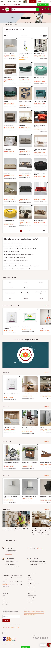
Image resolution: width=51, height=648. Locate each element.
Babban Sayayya (31, 581)
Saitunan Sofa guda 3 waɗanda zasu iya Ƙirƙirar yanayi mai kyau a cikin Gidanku (22, 265)
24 (29, 230)
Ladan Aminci (30, 599)
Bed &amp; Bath (25, 293)
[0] (47, 9)
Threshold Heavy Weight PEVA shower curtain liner (11, 328)
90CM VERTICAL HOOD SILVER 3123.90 (10, 497)
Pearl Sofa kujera (7, 77)
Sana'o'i (4, 595)
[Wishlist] (45, 9)
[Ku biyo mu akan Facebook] (33, 638)
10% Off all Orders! (25, 1)
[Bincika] (37, 9)
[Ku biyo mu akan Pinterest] (40, 638)
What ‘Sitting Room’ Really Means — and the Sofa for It (16, 260)
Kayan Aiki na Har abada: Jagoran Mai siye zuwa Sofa (16, 245)
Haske (40, 287)
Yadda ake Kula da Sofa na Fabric (11, 251)
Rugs (10, 298)
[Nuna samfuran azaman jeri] (46, 36)
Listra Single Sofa (7, 149)
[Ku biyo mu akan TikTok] (45, 638)
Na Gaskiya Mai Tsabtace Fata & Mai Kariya (25, 54)
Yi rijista (6, 620)
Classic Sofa (21, 220)
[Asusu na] (42, 9)
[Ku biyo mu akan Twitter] (36, 638)
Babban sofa (21, 197)
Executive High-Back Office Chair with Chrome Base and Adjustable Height (30, 428)
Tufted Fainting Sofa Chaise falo (40, 150)
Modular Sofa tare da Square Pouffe (25, 102)
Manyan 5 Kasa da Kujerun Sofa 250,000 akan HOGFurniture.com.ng (19, 254)
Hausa (4, 632)
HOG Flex (30, 602)
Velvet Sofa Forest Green (24, 77)
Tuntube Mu (30, 579)
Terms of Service (5, 604)
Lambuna (10, 287)
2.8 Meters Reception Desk (9, 427)
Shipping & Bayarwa (32, 584)
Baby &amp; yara (10, 293)
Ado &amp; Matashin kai (40, 292)
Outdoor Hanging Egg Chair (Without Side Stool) (11, 463)
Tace (7, 35)
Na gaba (43, 230)
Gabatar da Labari (31, 600)
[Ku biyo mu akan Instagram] (38, 638)
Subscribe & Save (43, 4)
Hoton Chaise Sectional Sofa (25, 173)
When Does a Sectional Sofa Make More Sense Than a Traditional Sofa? (20, 248)
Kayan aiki (25, 287)
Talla (28, 593)
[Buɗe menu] (3, 9)
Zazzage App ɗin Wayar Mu (33, 583)
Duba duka (46, 305)
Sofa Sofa (6, 101)
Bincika (29, 577)
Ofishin (41, 282)
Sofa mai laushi (7, 173)
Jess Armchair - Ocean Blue (40, 101)
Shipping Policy (8, 553)
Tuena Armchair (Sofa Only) (9, 197)
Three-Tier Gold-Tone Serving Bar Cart (30, 393)
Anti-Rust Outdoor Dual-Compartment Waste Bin (29, 463)
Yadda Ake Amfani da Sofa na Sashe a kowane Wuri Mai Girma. (18, 268)
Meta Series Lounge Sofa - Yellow (9, 221)
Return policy (39, 548)
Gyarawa (25, 298)
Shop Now (6, 1)
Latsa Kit (4, 599)
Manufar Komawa (31, 586)
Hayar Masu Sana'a (32, 595)
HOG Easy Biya (31, 597)
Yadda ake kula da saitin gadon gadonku (13, 263)
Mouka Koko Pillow (26, 327)
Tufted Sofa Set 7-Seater (9, 53)
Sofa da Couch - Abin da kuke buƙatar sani (13, 243)
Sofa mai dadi (22, 149)
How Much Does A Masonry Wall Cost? (15, 529)
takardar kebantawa (6, 602)
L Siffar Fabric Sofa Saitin (39, 220)
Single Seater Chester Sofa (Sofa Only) (39, 126)
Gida (3, 24)
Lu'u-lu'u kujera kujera (8, 125)
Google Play (25, 17)
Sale (10, 282)
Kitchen (41, 298)
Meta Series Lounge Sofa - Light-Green (39, 78)
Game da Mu (5, 593)
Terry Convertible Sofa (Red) (40, 197)
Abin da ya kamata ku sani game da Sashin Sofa (14, 257)
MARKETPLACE (5, 584)
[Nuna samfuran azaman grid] (44, 36)
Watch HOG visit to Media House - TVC (10, 627)
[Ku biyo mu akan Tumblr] (48, 638)
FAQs (3, 597)
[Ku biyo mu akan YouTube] (43, 638)
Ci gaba (4, 600)
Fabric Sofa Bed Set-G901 (39, 53)
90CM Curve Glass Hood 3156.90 (29, 496)
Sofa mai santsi (22, 125)
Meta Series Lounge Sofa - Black (39, 174)
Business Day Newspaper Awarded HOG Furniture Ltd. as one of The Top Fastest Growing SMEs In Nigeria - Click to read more (34, 613)
